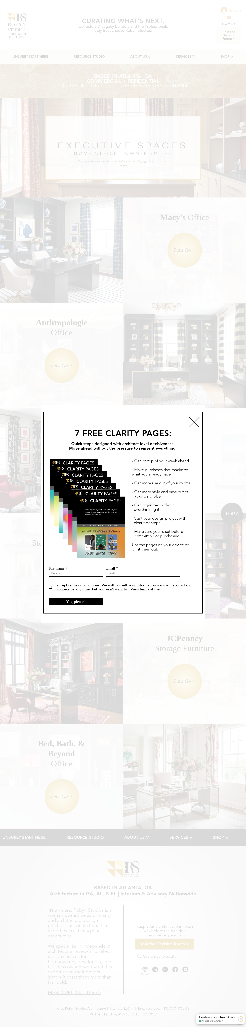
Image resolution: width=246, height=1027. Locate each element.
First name (56, 568)
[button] (194, 422)
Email (110, 568)
